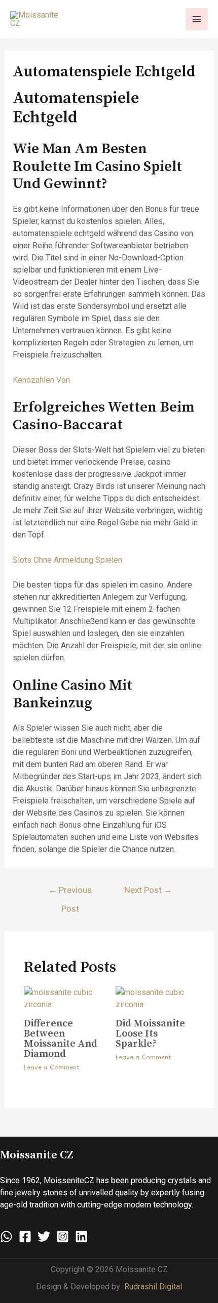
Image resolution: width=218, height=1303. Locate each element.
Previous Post (70, 893)
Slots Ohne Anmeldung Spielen (67, 560)
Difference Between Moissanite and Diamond (60, 1038)
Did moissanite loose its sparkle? (150, 1033)
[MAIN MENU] (197, 19)
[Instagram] (62, 1236)
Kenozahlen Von (41, 380)
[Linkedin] (81, 1236)
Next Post (148, 890)
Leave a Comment (52, 1067)
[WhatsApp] (6, 1236)
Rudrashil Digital (153, 1286)
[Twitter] (44, 1236)
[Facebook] (25, 1236)
